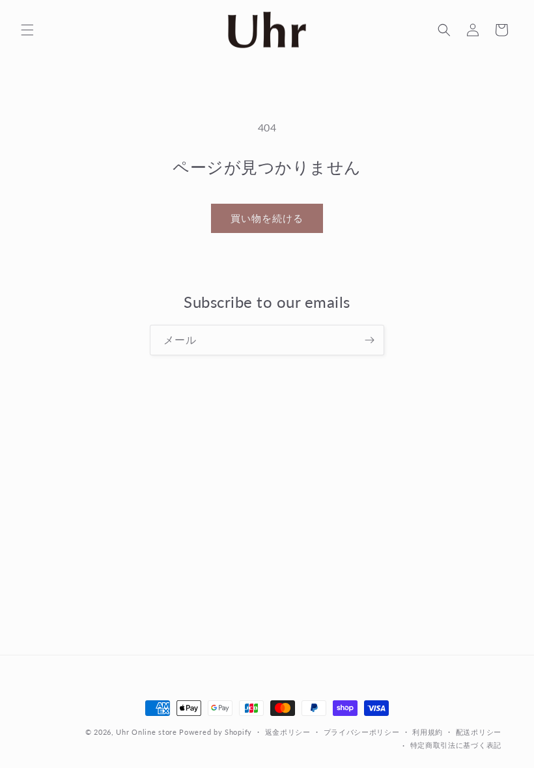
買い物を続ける (267, 218)
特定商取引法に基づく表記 (455, 745)
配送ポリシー (478, 732)
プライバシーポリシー (362, 732)
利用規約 (427, 732)
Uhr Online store (146, 732)
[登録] (369, 340)
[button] (27, 30)
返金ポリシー (288, 732)
